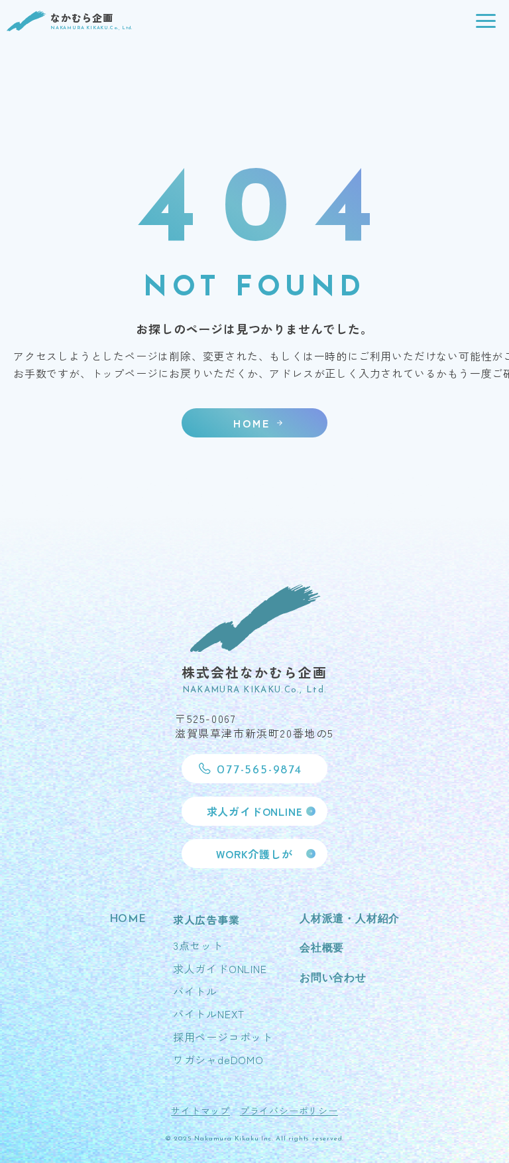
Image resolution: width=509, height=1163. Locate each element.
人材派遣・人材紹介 (350, 919)
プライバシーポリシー (289, 1110)
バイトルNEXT (209, 1014)
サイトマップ (200, 1110)
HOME (127, 919)
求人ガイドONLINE (220, 968)
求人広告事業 (206, 919)
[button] (486, 21)
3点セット (198, 945)
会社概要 (322, 948)
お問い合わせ (333, 978)
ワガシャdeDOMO (218, 1059)
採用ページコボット (223, 1037)
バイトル (195, 991)
